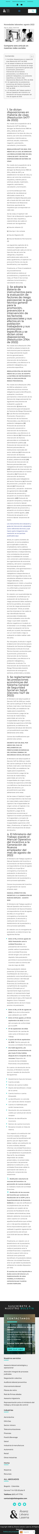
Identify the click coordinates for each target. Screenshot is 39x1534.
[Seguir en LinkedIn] (14, 1504)
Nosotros (8, 1)
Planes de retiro (10, 1390)
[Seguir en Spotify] (17, 4)
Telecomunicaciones (12, 1429)
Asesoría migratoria (12, 1398)
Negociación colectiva (13, 1378)
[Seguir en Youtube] (21, 4)
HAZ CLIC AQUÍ (16, 1349)
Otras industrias (10, 1457)
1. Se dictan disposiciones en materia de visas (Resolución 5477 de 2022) (19, 60)
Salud (6, 1441)
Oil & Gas (7, 1421)
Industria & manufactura (14, 1445)
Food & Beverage (11, 1437)
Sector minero (10, 1425)
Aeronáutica (9, 1417)
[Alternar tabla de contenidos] (30, 56)
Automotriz (8, 1449)
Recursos (7, 1474)
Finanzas (7, 1433)
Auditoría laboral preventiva (15, 1382)
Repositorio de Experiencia (18, 1)
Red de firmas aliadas (12, 1394)
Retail (6, 1453)
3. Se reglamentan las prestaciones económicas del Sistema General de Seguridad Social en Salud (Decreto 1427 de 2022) (18, 85)
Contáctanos (30, 1)
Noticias (16, 28)
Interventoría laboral (12, 1386)
